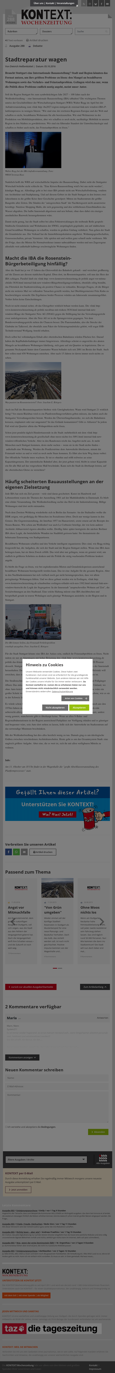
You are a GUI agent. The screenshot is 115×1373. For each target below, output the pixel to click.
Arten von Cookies (73, 698)
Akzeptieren (79, 707)
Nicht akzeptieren (55, 707)
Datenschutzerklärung (62, 691)
